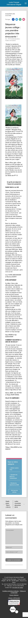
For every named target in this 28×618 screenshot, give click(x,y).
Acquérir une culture (10, 14)
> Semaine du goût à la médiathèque (13, 476)
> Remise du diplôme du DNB (14, 484)
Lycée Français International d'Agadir (14, 3)
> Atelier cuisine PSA (14, 469)
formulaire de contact (17, 587)
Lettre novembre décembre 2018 (18, 504)
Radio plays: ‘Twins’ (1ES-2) (8, 504)
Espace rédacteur (14, 595)
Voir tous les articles (14, 491)
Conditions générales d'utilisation (10, 591)
